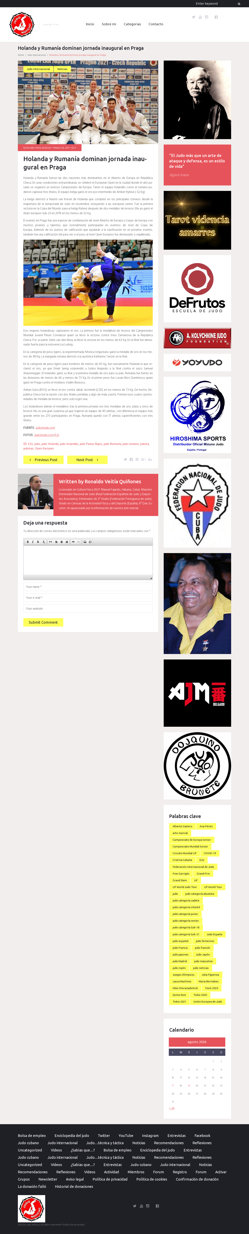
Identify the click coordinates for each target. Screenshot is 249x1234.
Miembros (136, 1172)
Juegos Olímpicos (183, 974)
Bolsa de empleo (32, 1135)
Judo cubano (28, 1143)
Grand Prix (203, 873)
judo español (180, 941)
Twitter (104, 1135)
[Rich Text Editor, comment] (88, 560)
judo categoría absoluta (199, 893)
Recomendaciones (169, 1143)
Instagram (150, 1135)
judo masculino (203, 961)
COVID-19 (210, 853)
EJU (57, 435)
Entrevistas (177, 1135)
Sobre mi (109, 24)
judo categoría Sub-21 (186, 934)
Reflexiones (202, 1143)
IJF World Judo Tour (185, 887)
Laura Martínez (182, 981)
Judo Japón (203, 954)
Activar (221, 1172)
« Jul (171, 1108)
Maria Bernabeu (209, 981)
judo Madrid (180, 961)
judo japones (180, 954)
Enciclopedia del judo (72, 1135)
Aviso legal (75, 1179)
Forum (158, 1172)
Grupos (24, 1179)
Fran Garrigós (181, 873)
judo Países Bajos (91, 444)
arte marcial (180, 833)
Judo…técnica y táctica (105, 1143)
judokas (28, 448)
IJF (196, 880)
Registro (180, 1172)
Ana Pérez (206, 826)
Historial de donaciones (74, 1186)
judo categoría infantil (186, 907)
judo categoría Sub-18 (186, 927)
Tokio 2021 (179, 1001)
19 (189, 1086)
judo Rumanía (112, 444)
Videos (56, 1150)
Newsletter (47, 1179)
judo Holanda (50, 444)
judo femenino (205, 941)
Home (21, 55)
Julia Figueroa (210, 974)
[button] (27, 541)
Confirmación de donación (197, 1179)
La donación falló (32, 1186)
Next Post (84, 460)
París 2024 (211, 988)
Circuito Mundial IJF (185, 853)
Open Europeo (44, 448)
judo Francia (180, 947)
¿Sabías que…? (83, 1150)
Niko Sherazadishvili (185, 988)
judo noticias (201, 967)
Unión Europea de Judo (207, 1001)
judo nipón (179, 967)
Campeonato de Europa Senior (192, 839)
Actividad (111, 1172)
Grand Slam (180, 880)
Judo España (214, 934)
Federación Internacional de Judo (193, 866)
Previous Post (46, 460)
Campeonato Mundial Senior (190, 846)
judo (37, 444)
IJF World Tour (213, 887)
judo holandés (69, 444)
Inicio (90, 24)
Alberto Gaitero (182, 826)
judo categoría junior (185, 913)
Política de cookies (151, 1179)
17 (173, 1086)
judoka (144, 444)
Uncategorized (30, 1150)
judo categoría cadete (186, 900)
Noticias (62, 69)
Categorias (132, 24)
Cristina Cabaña (182, 859)
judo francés (202, 947)
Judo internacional (36, 55)
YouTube (126, 1135)
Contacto (156, 24)
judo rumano (130, 444)
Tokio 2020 (200, 994)
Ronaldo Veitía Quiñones (38, 148)
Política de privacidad (110, 1179)
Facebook (202, 1135)
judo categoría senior (186, 920)
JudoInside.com (45, 427)
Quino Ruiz (179, 994)
